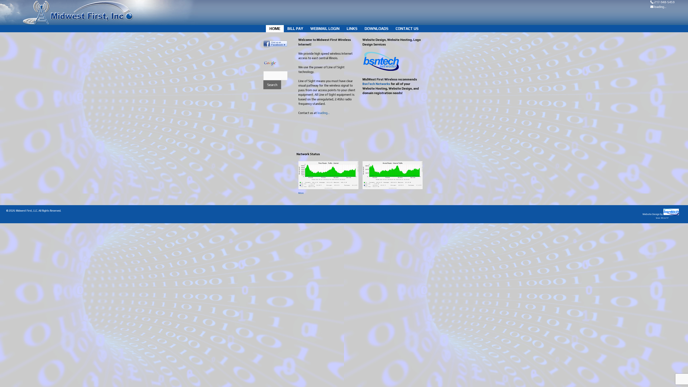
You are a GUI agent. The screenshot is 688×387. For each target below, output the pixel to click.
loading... (660, 7)
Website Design (651, 214)
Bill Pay (295, 28)
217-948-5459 (664, 2)
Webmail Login (325, 28)
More (301, 193)
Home (274, 28)
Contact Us (407, 28)
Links (352, 28)
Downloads (376, 28)
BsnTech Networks (376, 84)
